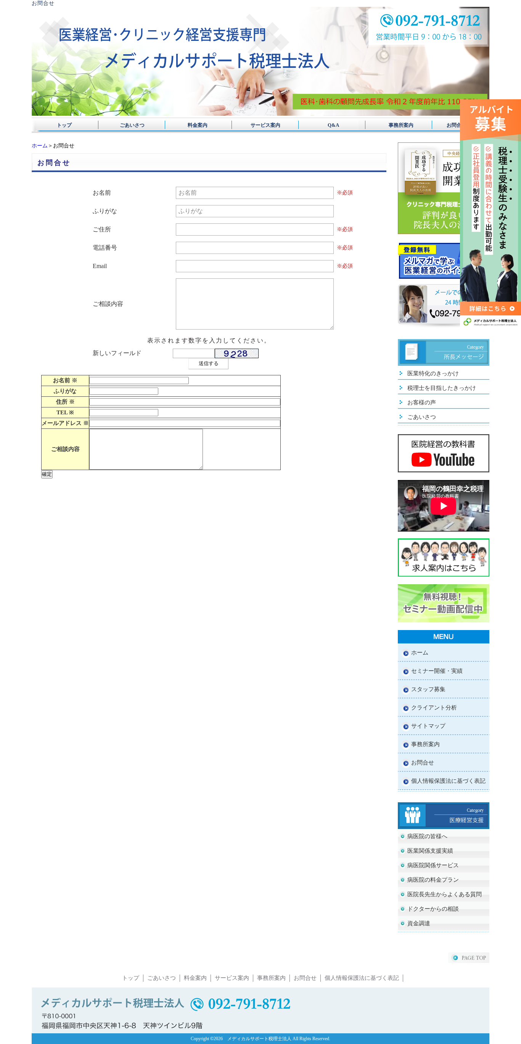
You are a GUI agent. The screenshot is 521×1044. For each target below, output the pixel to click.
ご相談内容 (65, 449)
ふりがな (65, 391)
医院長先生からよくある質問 (444, 894)
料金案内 (195, 125)
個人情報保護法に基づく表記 (448, 781)
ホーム (40, 146)
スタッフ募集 (428, 689)
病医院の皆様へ (427, 836)
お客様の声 (421, 402)
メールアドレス (65, 423)
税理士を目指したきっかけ (441, 388)
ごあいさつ (130, 125)
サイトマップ (428, 726)
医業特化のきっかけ (433, 373)
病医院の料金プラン (433, 880)
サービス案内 (260, 125)
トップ (64, 125)
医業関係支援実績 (430, 851)
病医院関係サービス (433, 865)
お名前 (65, 380)
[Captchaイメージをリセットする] (263, 354)
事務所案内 (391, 125)
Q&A (326, 125)
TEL (65, 412)
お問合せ (456, 125)
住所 (65, 402)
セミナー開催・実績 (437, 671)
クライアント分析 (434, 708)
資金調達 (418, 923)
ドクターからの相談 (433, 909)
